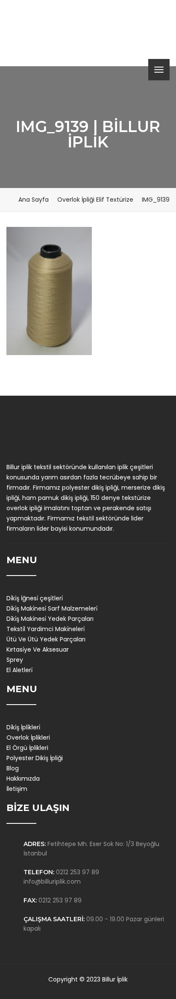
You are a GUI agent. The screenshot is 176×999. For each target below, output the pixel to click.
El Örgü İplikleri (27, 747)
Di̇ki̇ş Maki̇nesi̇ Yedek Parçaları (50, 618)
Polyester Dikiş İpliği (34, 758)
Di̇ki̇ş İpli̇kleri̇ (23, 727)
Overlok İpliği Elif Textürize (95, 199)
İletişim (16, 789)
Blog (12, 768)
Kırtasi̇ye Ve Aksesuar (37, 649)
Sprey (14, 659)
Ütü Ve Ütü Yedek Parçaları (45, 639)
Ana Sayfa (33, 199)
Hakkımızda (23, 778)
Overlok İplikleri (28, 737)
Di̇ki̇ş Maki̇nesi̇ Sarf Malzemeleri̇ (51, 608)
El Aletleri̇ (19, 670)
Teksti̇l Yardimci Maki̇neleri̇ (45, 629)
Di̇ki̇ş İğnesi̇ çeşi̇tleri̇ (34, 598)
